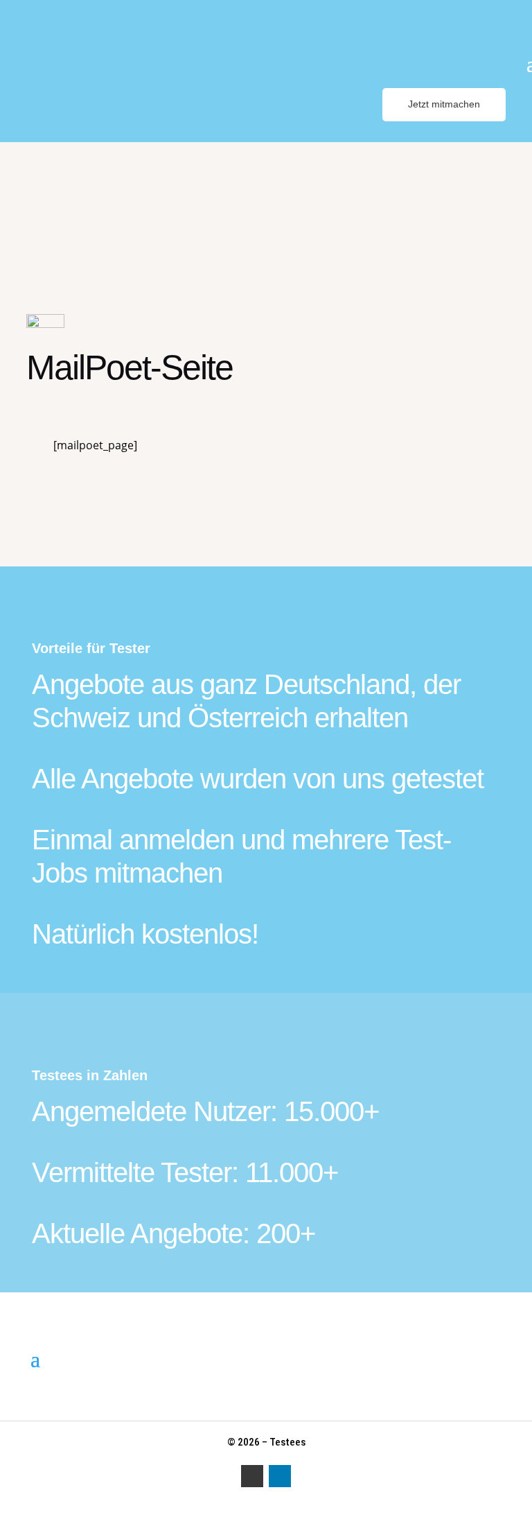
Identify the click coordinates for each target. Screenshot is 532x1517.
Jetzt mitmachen (444, 104)
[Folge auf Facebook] (252, 1476)
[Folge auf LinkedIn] (280, 1476)
